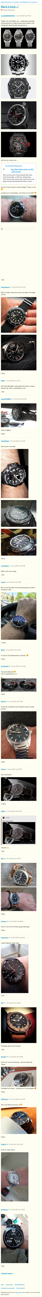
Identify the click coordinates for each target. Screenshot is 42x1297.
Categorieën (9, 1284)
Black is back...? (10, 6)
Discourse (19, 1292)
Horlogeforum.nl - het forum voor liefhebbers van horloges (19, 2)
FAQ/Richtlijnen (20, 1284)
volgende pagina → (7, 1273)
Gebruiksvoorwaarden (8, 1288)
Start (2, 1284)
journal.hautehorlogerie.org (13, 166)
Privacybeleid (20, 1288)
